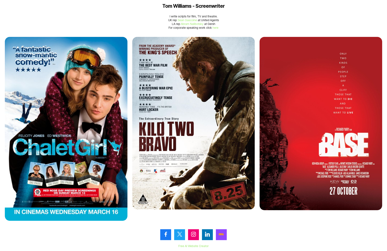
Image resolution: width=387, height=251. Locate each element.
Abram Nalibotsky (192, 24)
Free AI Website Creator (193, 246)
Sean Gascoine (187, 20)
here (215, 27)
